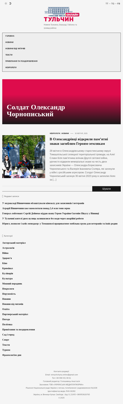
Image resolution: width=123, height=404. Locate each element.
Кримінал (7, 268)
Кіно (4, 263)
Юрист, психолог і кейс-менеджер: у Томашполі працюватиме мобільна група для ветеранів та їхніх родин (59, 223)
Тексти (8, 55)
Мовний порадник (12, 283)
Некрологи (10, 67)
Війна (5, 253)
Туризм (6, 350)
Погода (6, 319)
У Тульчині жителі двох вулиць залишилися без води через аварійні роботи (43, 218)
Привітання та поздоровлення (21, 61)
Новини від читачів (15, 49)
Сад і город (8, 334)
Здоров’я (7, 258)
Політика (7, 324)
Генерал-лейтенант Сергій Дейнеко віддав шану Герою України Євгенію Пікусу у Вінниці (50, 213)
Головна (9, 36)
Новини (9, 42)
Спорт (5, 339)
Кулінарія (7, 273)
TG (112, 3)
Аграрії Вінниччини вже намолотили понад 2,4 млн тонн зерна (36, 208)
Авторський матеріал (14, 243)
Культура (7, 278)
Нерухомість (9, 294)
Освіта (5, 309)
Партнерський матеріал (15, 314)
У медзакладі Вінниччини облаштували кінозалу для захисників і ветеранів (43, 203)
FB (118, 3)
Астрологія (8, 248)
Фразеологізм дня (11, 355)
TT (107, 3)
